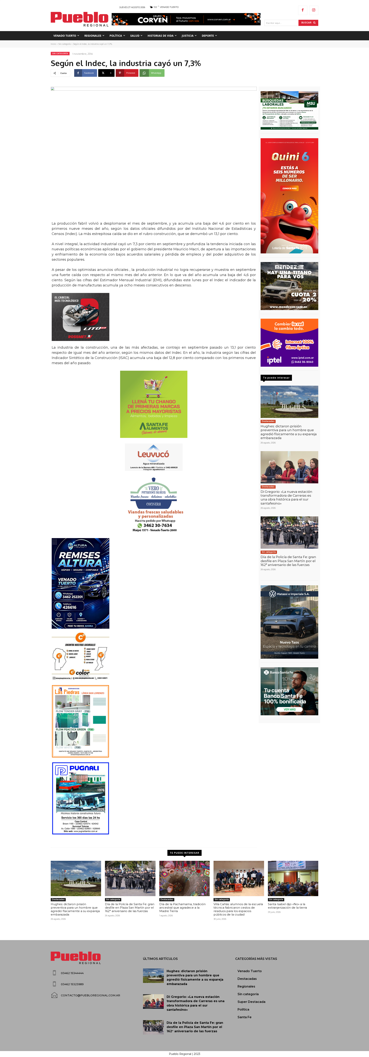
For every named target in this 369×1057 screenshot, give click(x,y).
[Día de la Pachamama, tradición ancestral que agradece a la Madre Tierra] (184, 878)
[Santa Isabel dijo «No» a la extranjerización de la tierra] (293, 878)
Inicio (53, 44)
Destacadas (268, 421)
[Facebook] (302, 10)
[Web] (289, 343)
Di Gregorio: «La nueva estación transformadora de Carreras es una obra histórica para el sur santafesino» (286, 497)
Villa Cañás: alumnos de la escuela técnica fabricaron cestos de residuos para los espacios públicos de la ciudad (238, 909)
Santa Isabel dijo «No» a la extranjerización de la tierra (287, 905)
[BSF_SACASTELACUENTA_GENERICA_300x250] (289, 691)
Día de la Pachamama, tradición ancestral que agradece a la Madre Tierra (182, 907)
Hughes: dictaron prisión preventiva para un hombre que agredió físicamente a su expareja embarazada (289, 432)
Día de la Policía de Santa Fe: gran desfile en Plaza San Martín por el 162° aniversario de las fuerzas (288, 561)
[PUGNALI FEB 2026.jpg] (154, 798)
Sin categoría (64, 44)
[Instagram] (313, 10)
